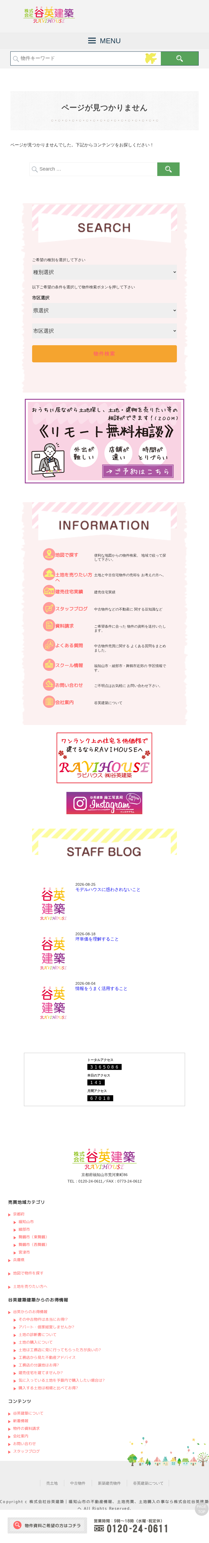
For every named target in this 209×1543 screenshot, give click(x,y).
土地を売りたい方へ (73, 577)
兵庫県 (18, 1259)
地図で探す (66, 555)
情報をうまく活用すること (101, 988)
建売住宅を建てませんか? (41, 1372)
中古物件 (77, 1483)
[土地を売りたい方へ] (49, 579)
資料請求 (64, 626)
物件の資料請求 (26, 1428)
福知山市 (26, 1221)
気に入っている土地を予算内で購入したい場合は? (62, 1380)
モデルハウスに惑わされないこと (108, 889)
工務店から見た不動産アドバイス (47, 1357)
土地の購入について (36, 1342)
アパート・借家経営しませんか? (46, 1326)
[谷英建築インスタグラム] (104, 813)
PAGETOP (202, 1509)
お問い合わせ (69, 685)
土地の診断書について (38, 1334)
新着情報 (20, 1420)
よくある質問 (69, 645)
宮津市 (24, 1252)
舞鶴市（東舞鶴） (34, 1236)
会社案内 (64, 702)
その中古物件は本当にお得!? (43, 1319)
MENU (110, 41)
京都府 (18, 1214)
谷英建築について (28, 1413)
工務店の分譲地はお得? (39, 1365)
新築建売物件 (109, 1483)
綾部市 (24, 1229)
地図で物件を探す (28, 1273)
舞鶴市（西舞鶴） (34, 1244)
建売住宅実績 (69, 591)
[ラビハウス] (104, 782)
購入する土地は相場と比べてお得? (48, 1387)
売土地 (52, 1483)
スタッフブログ (71, 609)
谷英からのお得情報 (30, 1311)
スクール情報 (69, 665)
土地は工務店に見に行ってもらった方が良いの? (60, 1349)
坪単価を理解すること (97, 939)
